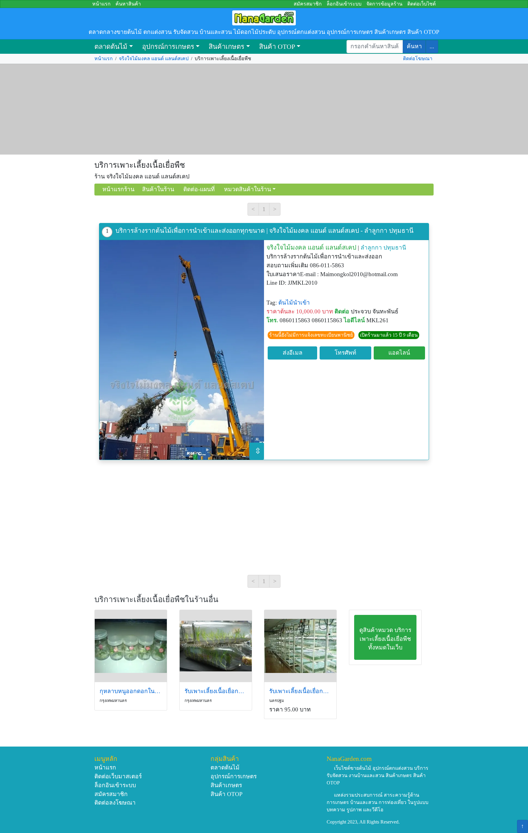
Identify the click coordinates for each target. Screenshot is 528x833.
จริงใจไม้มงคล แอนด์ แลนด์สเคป (154, 58)
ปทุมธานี (394, 247)
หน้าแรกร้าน (118, 189)
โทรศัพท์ (345, 352)
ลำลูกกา (371, 247)
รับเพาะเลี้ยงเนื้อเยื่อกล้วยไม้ (300, 691)
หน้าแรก (101, 3)
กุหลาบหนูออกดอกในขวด (131, 691)
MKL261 (377, 320)
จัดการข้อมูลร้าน (384, 3)
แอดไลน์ (399, 352)
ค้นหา (414, 46)
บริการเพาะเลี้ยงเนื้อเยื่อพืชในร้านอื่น (156, 599)
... (432, 46)
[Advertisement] (264, 109)
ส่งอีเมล (292, 352)
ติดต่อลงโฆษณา (115, 802)
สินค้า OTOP (277, 46)
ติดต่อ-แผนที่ (199, 189)
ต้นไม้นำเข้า (294, 302)
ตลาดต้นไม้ (110, 46)
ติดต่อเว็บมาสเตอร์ (118, 776)
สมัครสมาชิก (308, 3)
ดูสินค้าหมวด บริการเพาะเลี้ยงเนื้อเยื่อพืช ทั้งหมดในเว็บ (385, 639)
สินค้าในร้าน (158, 189)
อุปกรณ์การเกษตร (168, 46)
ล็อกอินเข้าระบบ (344, 3)
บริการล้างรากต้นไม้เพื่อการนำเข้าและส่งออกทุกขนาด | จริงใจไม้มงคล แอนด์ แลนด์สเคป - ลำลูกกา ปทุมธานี (264, 230)
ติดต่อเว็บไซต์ (421, 3)
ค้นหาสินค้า (128, 3)
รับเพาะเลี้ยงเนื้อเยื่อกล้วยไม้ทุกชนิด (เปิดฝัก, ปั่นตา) (216, 691)
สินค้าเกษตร (226, 46)
